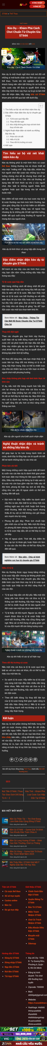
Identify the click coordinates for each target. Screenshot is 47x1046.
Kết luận (8, 145)
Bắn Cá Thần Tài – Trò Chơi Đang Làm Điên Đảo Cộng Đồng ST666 (25, 820)
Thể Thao (14, 14)
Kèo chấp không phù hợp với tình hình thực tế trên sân (25, 126)
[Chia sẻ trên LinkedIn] (35, 760)
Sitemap (32, 943)
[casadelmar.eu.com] (23, 4)
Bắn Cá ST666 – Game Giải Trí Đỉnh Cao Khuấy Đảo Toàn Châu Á (26, 830)
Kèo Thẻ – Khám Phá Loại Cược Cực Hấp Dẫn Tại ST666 (35, 794)
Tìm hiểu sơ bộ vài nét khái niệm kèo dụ (22, 109)
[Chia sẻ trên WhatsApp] (12, 760)
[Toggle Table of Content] (39, 106)
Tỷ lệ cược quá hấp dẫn (19, 119)
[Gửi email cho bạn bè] (26, 760)
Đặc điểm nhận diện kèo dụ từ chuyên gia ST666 (23, 114)
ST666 (5, 14)
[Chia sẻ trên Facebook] (16, 760)
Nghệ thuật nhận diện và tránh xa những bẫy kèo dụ (22, 132)
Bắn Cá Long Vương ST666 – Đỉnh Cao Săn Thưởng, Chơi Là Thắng (26, 841)
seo (33, 44)
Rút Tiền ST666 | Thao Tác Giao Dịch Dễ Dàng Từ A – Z (12, 794)
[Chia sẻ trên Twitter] (21, 760)
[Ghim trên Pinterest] (30, 760)
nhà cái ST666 (38, 94)
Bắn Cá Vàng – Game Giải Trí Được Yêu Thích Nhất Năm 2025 (26, 852)
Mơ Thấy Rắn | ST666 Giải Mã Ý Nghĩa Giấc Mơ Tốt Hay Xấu (24, 863)
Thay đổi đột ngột (17, 122)
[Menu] (3, 4)
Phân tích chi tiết (16, 137)
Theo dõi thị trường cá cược (21, 142)
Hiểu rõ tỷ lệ (14, 139)
